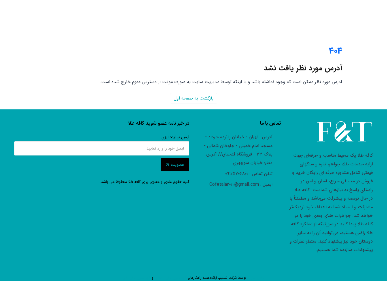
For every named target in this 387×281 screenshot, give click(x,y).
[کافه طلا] (344, 132)
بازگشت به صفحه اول (194, 98)
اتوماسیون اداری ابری (136, 277)
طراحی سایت (256, 277)
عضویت (177, 165)
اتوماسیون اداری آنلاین (171, 277)
